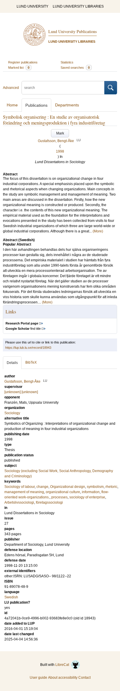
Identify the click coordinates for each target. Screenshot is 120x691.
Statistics (67, 62)
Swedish (11, 597)
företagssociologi (49, 502)
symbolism (95, 487)
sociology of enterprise (87, 497)
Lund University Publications (72, 31)
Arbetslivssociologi (19, 502)
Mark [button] (60, 133)
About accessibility (62, 678)
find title (23, 328)
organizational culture (63, 492)
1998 (60, 151)
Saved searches (75, 67)
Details (12, 363)
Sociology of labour (19, 487)
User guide (38, 678)
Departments (67, 105)
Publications (36, 105)
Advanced (11, 88)
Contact (84, 678)
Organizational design (67, 487)
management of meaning (24, 492)
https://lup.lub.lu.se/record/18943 (28, 347)
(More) (98, 231)
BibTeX (31, 362)
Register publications (23, 62)
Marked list (18, 67)
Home (12, 105)
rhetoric (111, 487)
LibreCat (63, 665)
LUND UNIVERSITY (32, 6)
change (42, 487)
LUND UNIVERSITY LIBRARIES (78, 6)
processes (59, 497)
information (91, 492)
